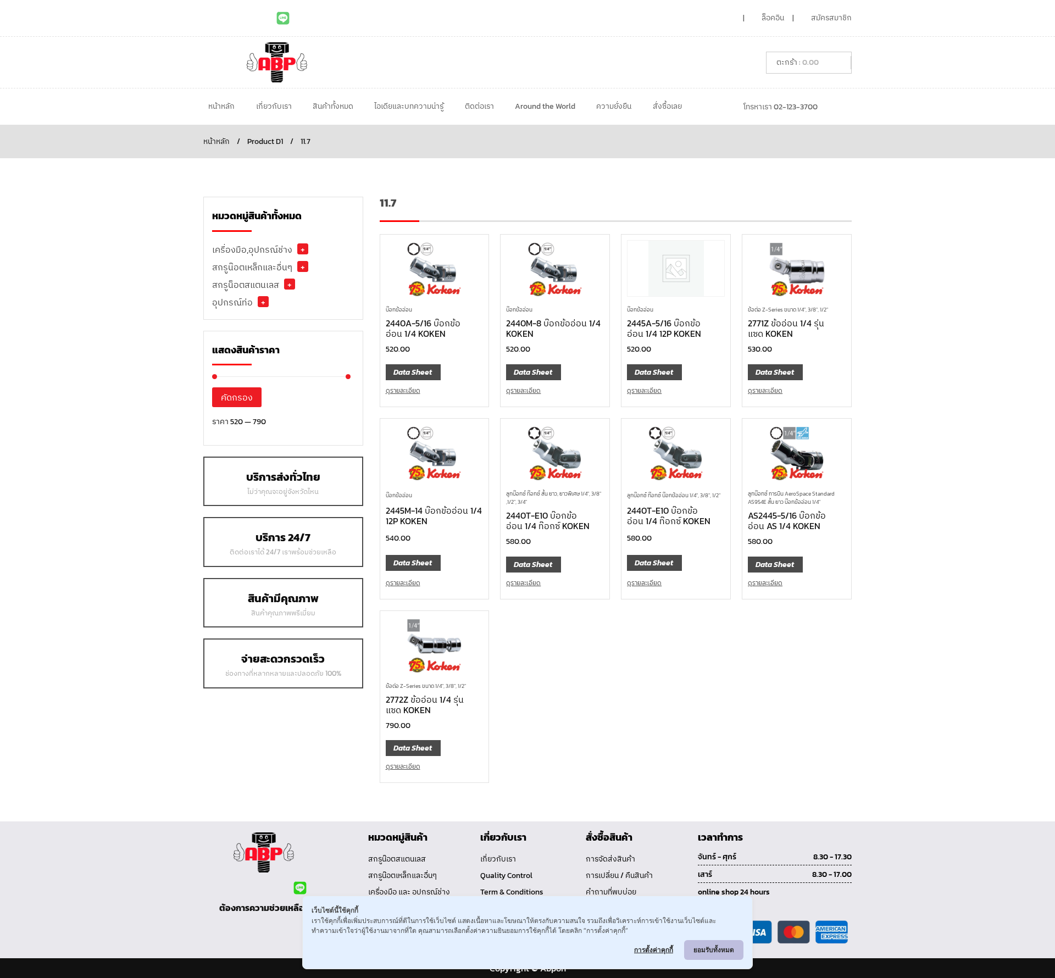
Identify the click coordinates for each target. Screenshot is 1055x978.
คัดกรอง (237, 397)
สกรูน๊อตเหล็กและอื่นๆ (252, 267)
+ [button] (303, 248)
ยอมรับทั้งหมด (713, 950)
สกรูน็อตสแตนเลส (245, 284)
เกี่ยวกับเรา (274, 106)
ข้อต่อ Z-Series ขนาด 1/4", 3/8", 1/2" (788, 309)
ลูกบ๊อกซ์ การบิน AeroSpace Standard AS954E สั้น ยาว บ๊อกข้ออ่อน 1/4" (791, 498)
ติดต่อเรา (479, 106)
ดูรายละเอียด (403, 391)
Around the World (545, 106)
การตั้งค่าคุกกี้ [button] (653, 950)
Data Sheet (412, 372)
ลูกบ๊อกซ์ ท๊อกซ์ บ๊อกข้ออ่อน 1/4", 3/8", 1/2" (673, 495)
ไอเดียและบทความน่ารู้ (408, 106)
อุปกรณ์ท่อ (232, 302)
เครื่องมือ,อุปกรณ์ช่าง (252, 249)
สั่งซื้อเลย (667, 106)
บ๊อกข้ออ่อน (399, 309)
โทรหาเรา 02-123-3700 (780, 107)
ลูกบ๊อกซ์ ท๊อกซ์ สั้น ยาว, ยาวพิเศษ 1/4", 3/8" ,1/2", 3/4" (553, 498)
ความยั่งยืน (613, 106)
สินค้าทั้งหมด (333, 106)
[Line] (283, 18)
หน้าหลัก (221, 106)
